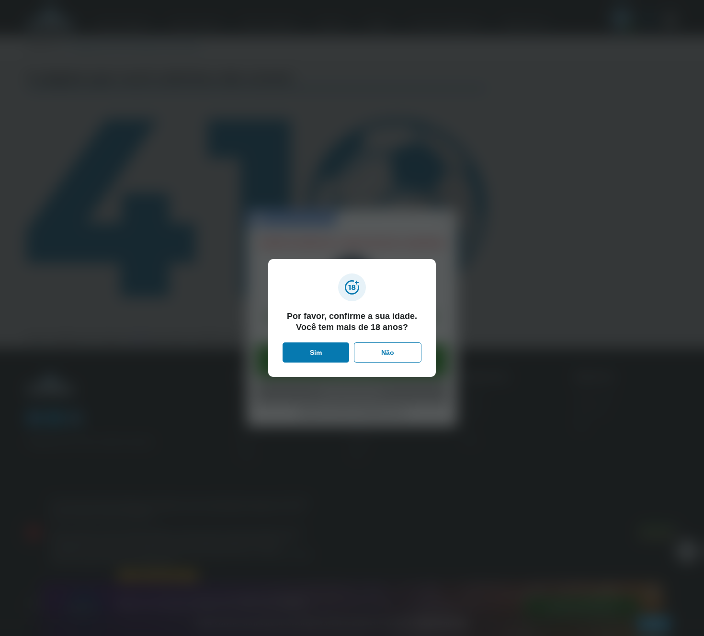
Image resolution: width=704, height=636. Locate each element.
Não (387, 352)
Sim (316, 352)
